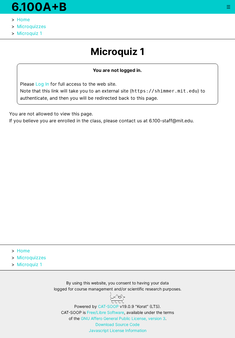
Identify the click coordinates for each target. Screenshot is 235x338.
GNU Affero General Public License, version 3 (123, 318)
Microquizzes (31, 26)
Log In (42, 84)
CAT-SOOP (108, 306)
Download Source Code (117, 324)
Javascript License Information (117, 330)
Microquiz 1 (29, 33)
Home (23, 19)
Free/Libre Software (105, 312)
